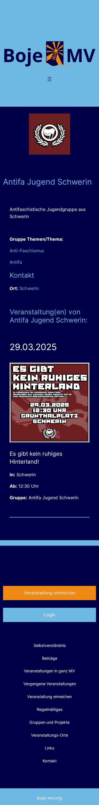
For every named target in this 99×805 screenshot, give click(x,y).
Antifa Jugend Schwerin (53, 497)
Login (49, 614)
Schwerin (29, 288)
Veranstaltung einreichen (49, 592)
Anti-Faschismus (27, 250)
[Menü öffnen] (49, 79)
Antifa (16, 262)
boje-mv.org (49, 798)
